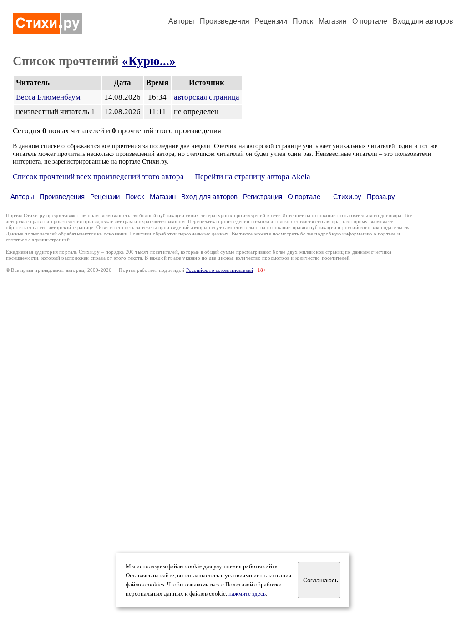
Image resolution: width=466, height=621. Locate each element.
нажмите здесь (247, 594)
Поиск (303, 21)
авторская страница (206, 97)
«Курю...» (149, 61)
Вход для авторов (423, 21)
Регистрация (262, 196)
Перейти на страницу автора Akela (252, 176)
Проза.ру (381, 196)
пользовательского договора (369, 215)
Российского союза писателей (219, 270)
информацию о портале (368, 233)
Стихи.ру (347, 196)
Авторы (181, 21)
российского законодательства (376, 227)
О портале (304, 196)
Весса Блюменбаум (48, 97)
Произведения (224, 21)
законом (176, 221)
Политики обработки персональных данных (179, 233)
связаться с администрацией (38, 239)
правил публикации (314, 227)
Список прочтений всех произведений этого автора (98, 176)
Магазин (333, 21)
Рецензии (271, 21)
